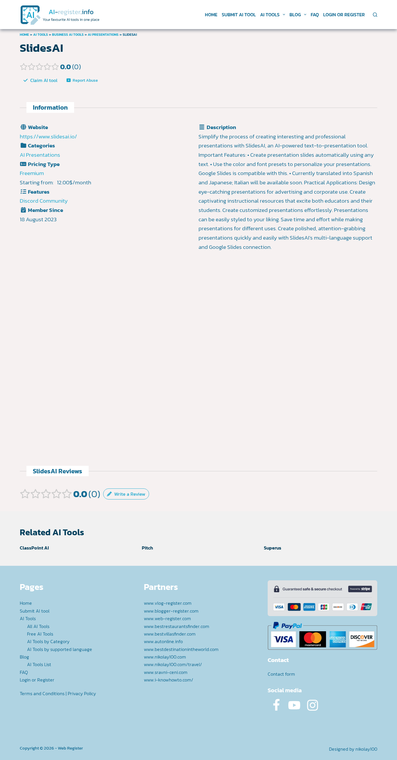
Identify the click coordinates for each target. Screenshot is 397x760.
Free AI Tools (40, 633)
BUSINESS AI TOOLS (68, 34)
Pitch (147, 547)
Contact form (281, 673)
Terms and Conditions (42, 693)
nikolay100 (366, 748)
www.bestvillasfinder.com (170, 633)
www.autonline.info (163, 641)
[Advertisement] (287, 314)
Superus (272, 547)
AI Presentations (103, 34)
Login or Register (344, 14)
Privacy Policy (82, 693)
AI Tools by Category (48, 641)
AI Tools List (39, 664)
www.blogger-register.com (171, 610)
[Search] (375, 15)
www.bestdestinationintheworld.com (181, 649)
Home (211, 14)
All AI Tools (38, 626)
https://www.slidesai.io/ (48, 136)
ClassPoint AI (34, 547)
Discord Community (44, 201)
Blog (295, 14)
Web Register (70, 748)
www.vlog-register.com (168, 603)
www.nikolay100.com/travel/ (173, 664)
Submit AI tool (239, 14)
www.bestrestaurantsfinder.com (176, 626)
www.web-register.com (167, 618)
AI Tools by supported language (59, 649)
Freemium (32, 173)
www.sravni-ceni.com (165, 672)
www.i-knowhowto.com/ (168, 679)
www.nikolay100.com (165, 656)
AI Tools (270, 14)
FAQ (315, 14)
